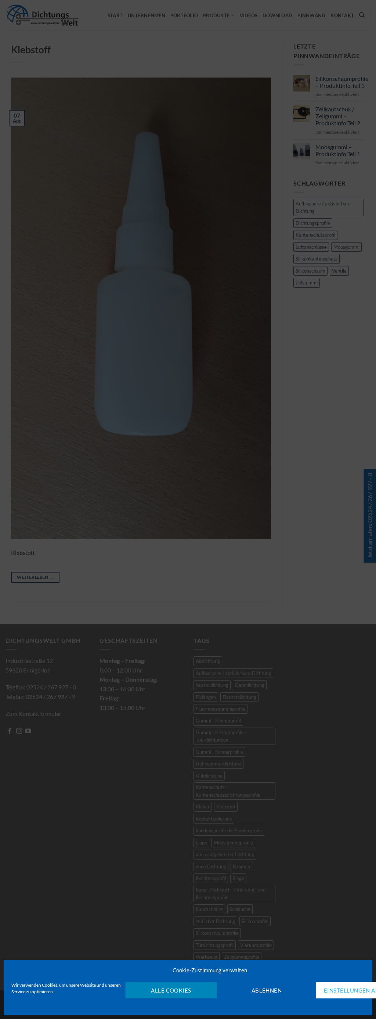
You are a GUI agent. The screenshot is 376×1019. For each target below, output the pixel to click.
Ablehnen (267, 990)
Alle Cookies (171, 990)
